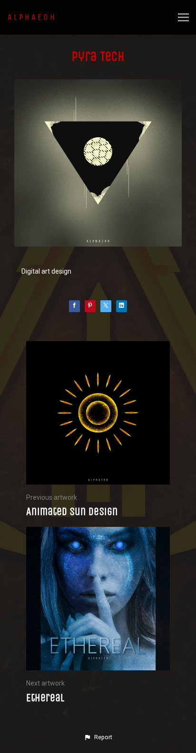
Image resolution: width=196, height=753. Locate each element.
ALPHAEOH (32, 17)
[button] (98, 737)
